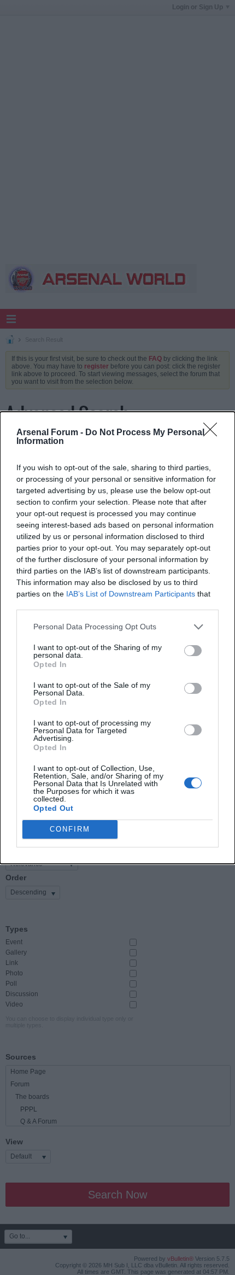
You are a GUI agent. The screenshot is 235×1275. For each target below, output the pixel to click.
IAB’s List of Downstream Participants (130, 593)
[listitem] (117, 627)
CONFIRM (70, 829)
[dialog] (117, 638)
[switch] (193, 650)
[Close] (213, 433)
